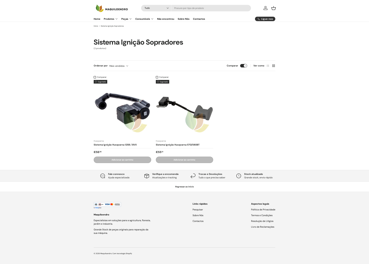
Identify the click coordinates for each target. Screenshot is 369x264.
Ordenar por (101, 65)
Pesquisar (198, 209)
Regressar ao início (184, 186)
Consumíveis (142, 18)
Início (96, 26)
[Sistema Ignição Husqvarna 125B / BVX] (122, 108)
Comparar (232, 65)
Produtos (109, 18)
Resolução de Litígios (262, 221)
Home (97, 18)
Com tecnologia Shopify (122, 253)
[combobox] (196, 8)
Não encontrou (165, 18)
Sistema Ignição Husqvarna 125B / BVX (115, 144)
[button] (273, 8)
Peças (124, 18)
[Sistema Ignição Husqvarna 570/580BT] (184, 108)
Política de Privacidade (263, 209)
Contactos (199, 18)
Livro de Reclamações (262, 226)
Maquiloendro (106, 253)
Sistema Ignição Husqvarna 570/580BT (178, 144)
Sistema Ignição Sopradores (112, 26)
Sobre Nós (184, 18)
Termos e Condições (262, 215)
